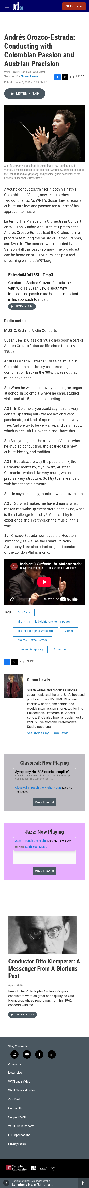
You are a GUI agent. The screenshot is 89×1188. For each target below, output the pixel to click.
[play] (6, 1183)
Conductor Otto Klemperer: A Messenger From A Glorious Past (44, 968)
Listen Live (15, 1072)
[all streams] (83, 1183)
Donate (76, 6)
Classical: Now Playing (44, 763)
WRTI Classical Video (21, 1090)
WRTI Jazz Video (19, 1081)
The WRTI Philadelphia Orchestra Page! (44, 621)
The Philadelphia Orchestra (36, 631)
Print (80, 76)
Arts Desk (24, 612)
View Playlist (44, 802)
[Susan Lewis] (13, 686)
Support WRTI (17, 1117)
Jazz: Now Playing (44, 832)
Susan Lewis (29, 76)
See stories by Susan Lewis (48, 733)
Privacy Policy (17, 1144)
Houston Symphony (30, 649)
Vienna (69, 631)
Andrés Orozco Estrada (33, 640)
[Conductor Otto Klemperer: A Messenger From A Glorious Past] (42, 935)
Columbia (60, 649)
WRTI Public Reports (21, 1126)
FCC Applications (19, 1135)
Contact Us (15, 1108)
